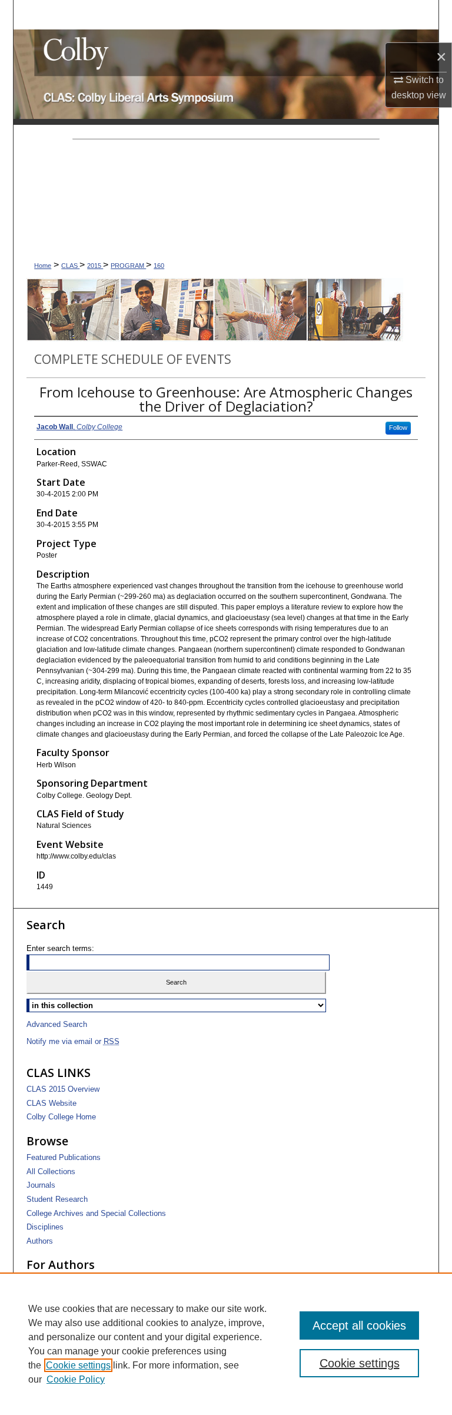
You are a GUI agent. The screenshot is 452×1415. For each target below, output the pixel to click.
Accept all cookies (359, 1325)
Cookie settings (78, 1365)
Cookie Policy (75, 1379)
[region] (226, 1343)
